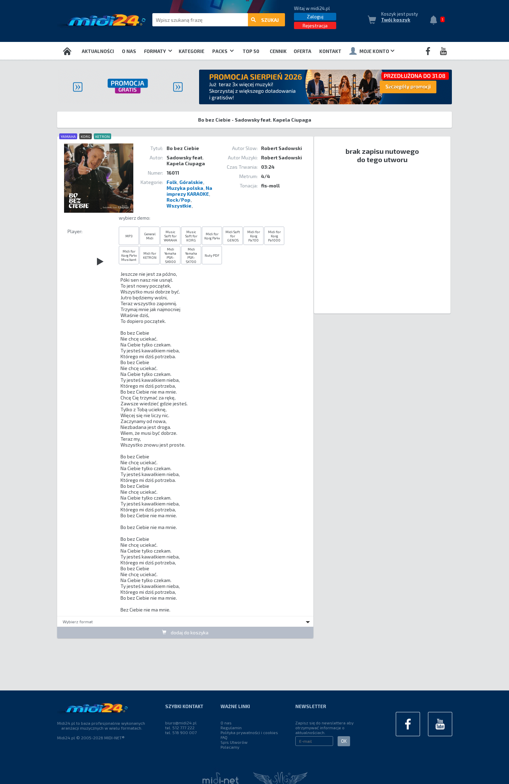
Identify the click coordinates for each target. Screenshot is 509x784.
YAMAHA (68, 136)
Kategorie (191, 51)
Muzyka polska (185, 188)
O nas (129, 51)
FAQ (224, 737)
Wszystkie (179, 206)
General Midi (149, 236)
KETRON (102, 136)
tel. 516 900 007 (181, 732)
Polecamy (230, 747)
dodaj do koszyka (189, 632)
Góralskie (191, 182)
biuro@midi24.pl (181, 722)
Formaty (155, 51)
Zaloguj (315, 16)
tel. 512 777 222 (180, 727)
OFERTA (302, 51)
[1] (435, 21)
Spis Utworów (234, 742)
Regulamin (231, 727)
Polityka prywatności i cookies (249, 732)
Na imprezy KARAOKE (189, 191)
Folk (172, 182)
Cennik (278, 51)
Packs (220, 51)
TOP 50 (251, 51)
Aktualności (98, 51)
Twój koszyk (395, 20)
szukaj (270, 20)
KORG (85, 136)
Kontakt (330, 51)
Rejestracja (315, 25)
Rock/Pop (178, 200)
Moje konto (374, 51)
